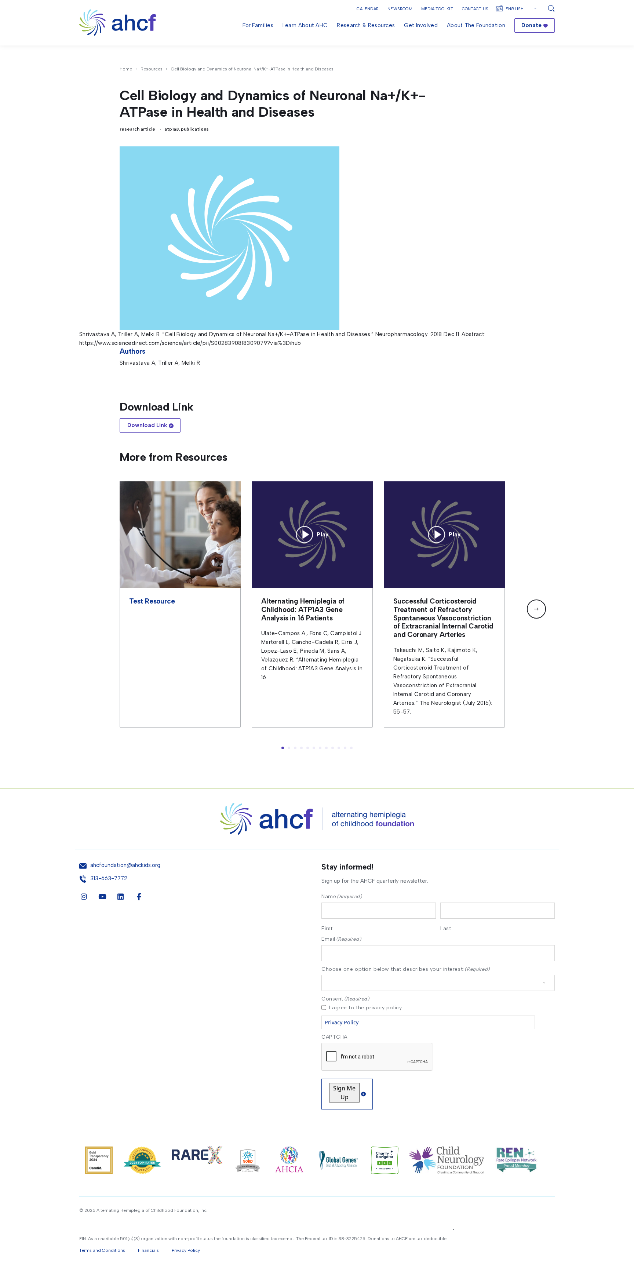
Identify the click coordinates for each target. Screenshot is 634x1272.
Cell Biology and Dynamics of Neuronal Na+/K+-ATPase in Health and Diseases (252, 69)
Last (445, 928)
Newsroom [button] (399, 9)
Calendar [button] (368, 9)
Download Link (147, 425)
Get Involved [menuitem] (421, 25)
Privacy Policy (341, 1022)
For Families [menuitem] (258, 25)
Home (126, 69)
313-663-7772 (108, 878)
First (327, 928)
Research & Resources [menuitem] (366, 25)
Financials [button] (148, 1250)
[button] (536, 609)
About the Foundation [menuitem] (476, 25)
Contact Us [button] (475, 9)
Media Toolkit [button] (437, 9)
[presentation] (377, 1057)
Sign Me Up (344, 1092)
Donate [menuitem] (531, 25)
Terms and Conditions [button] (102, 1250)
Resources (152, 69)
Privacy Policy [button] (186, 1250)
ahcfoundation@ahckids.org (125, 865)
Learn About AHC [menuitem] (305, 25)
